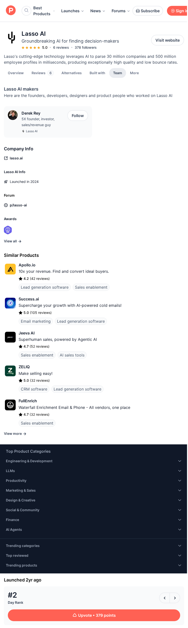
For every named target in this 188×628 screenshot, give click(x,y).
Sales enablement (91, 287)
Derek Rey (31, 113)
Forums (119, 10)
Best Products (41, 10)
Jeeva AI (27, 333)
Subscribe (150, 10)
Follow (78, 115)
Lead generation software (45, 287)
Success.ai (29, 298)
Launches (70, 10)
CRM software (34, 389)
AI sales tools (72, 355)
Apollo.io (27, 264)
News (95, 10)
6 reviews (61, 47)
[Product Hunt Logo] (11, 10)
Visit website (167, 40)
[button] (134, 72)
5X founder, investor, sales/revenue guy (38, 122)
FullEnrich (28, 400)
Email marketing (36, 321)
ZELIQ (24, 366)
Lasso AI (31, 131)
